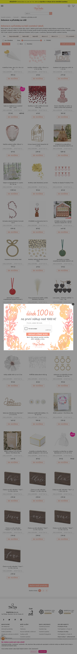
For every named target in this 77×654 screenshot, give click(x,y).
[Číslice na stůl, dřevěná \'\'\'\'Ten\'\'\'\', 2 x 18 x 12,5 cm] (63, 487)
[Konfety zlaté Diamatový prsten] (38, 180)
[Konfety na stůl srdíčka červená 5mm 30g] (38, 103)
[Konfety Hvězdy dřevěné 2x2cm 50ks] (38, 256)
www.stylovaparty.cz (57, 650)
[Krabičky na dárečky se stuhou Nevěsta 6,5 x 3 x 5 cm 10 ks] (63, 448)
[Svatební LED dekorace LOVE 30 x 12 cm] (63, 64)
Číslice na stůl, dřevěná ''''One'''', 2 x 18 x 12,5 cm (38, 528)
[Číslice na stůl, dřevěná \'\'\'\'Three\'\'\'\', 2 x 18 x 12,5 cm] (38, 487)
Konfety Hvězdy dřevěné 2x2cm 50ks (38, 260)
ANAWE (56, 653)
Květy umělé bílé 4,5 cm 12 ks (13, 374)
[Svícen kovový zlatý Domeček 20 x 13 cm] (38, 141)
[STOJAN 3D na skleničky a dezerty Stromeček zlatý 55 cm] (63, 141)
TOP (4, 36)
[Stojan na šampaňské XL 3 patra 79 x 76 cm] (13, 180)
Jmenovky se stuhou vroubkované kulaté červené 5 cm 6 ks (12, 299)
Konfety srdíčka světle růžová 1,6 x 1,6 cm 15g (38, 68)
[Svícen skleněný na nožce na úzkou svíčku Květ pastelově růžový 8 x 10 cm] (63, 103)
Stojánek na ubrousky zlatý (13, 259)
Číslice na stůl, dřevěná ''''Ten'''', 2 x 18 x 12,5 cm (63, 490)
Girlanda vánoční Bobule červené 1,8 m (13, 221)
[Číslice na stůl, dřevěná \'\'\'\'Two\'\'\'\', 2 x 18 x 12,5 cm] (13, 487)
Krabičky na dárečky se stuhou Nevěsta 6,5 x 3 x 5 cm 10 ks (63, 452)
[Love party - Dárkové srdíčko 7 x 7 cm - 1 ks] (63, 295)
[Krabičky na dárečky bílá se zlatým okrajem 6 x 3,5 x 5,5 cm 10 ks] (38, 448)
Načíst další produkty (38, 585)
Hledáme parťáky (25, 639)
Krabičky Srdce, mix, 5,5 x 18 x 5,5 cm (13, 68)
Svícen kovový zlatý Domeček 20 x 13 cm (38, 145)
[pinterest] (15, 619)
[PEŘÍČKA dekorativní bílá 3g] (38, 371)
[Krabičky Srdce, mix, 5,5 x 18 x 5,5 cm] (13, 64)
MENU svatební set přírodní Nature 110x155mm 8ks (13, 452)
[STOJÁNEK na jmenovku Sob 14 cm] (38, 218)
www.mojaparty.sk (28, 648)
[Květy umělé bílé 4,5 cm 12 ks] (13, 371)
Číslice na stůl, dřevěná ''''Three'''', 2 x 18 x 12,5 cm (38, 490)
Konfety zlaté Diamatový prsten (38, 182)
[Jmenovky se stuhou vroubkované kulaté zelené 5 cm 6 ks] (63, 256)
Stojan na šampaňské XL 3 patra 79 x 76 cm (13, 183)
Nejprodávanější (14, 36)
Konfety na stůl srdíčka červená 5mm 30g (38, 106)
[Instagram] (21, 619)
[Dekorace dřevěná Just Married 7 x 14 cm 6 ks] (13, 410)
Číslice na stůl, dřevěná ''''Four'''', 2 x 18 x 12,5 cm (13, 567)
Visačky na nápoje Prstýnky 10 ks (63, 182)
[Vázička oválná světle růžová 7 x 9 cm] (13, 141)
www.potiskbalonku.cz (40, 650)
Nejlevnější (25, 36)
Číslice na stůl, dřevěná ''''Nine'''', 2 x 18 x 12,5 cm (63, 528)
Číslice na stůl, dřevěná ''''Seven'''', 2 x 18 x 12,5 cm (13, 528)
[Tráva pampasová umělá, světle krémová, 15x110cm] (38, 295)
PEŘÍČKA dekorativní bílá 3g (38, 374)
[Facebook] (3, 619)
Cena (18, 40)
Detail (18, 72)
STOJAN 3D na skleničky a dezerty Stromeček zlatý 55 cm (63, 145)
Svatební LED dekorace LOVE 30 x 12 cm (63, 68)
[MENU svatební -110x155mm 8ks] (63, 411)
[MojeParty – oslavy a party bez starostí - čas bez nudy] (38, 8)
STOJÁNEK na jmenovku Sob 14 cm (38, 221)
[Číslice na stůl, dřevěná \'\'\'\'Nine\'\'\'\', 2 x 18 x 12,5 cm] (63, 525)
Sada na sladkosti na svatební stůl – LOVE (13, 106)
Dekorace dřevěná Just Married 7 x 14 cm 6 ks (13, 413)
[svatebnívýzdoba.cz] (13, 606)
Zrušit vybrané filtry (68, 44)
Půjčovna (22, 629)
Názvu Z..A (54, 36)
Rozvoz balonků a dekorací (28, 631)
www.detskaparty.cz (61, 648)
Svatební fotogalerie (45, 634)
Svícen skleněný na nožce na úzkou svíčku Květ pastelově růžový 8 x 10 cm (63, 107)
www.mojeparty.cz (15, 648)
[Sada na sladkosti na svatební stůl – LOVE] (13, 103)
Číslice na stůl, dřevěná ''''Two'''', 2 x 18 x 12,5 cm (13, 490)
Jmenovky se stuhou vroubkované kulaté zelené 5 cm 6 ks (63, 261)
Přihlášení (69, 5)
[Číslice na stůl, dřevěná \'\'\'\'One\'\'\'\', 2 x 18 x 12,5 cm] (38, 525)
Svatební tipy (42, 629)
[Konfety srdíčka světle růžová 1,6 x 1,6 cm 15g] (38, 64)
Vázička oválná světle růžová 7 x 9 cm (13, 145)
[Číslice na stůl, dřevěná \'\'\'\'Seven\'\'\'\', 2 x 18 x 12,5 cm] (13, 525)
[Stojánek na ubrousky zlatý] (13, 256)
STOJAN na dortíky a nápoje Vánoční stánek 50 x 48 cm (63, 221)
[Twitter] (9, 619)
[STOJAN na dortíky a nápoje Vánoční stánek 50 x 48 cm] (63, 218)
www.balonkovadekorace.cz (22, 650)
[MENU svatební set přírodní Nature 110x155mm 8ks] (13, 449)
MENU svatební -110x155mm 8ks (63, 413)
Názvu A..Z (45, 36)
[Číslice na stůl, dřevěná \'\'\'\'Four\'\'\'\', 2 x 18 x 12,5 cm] (13, 563)
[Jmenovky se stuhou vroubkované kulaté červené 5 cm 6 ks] (13, 295)
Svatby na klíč (24, 634)
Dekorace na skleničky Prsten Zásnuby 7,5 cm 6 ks (63, 375)
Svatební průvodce (44, 626)
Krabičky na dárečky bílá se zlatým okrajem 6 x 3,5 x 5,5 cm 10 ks (38, 453)
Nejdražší (35, 36)
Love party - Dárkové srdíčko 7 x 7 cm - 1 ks (63, 298)
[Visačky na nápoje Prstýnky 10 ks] (63, 180)
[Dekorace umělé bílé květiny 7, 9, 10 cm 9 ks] (38, 410)
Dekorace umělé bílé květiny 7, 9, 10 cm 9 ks (38, 413)
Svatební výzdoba (25, 636)
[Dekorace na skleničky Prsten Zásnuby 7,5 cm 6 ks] (63, 371)
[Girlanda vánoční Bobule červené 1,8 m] (13, 218)
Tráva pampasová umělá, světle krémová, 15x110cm (38, 298)
